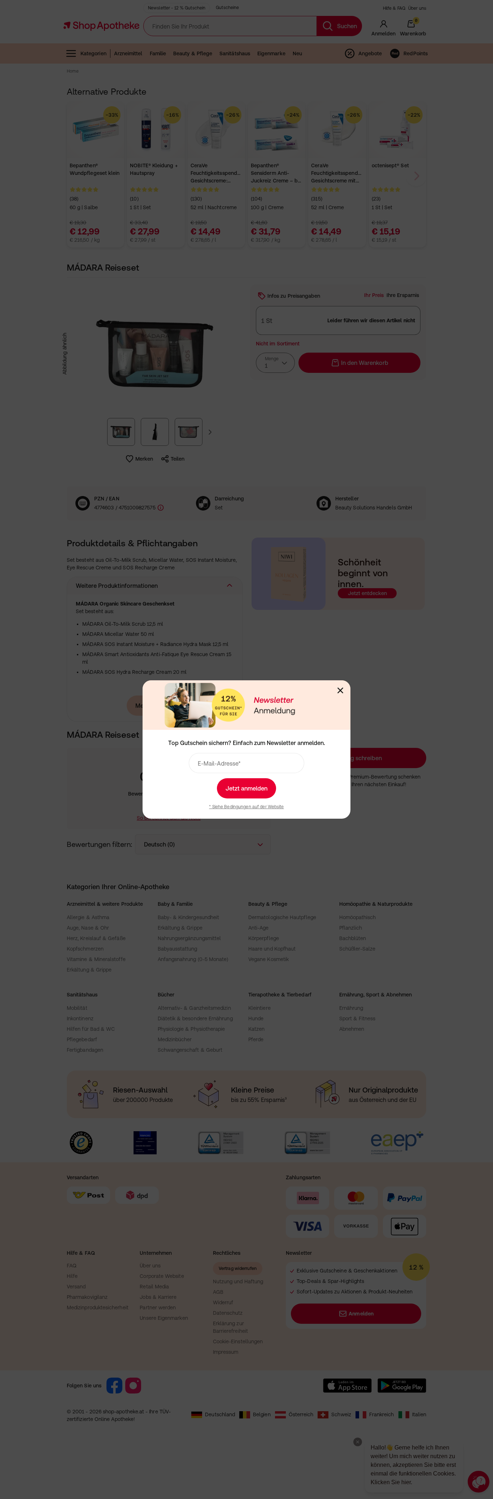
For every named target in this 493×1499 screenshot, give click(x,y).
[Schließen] (340, 690)
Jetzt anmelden (246, 788)
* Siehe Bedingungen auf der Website (246, 806)
